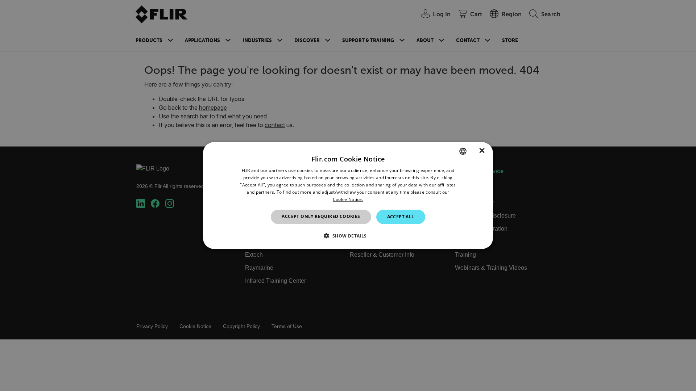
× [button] (482, 151)
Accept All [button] (400, 217)
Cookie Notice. (348, 199)
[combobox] (463, 151)
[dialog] (348, 195)
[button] (347, 235)
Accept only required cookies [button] (321, 216)
